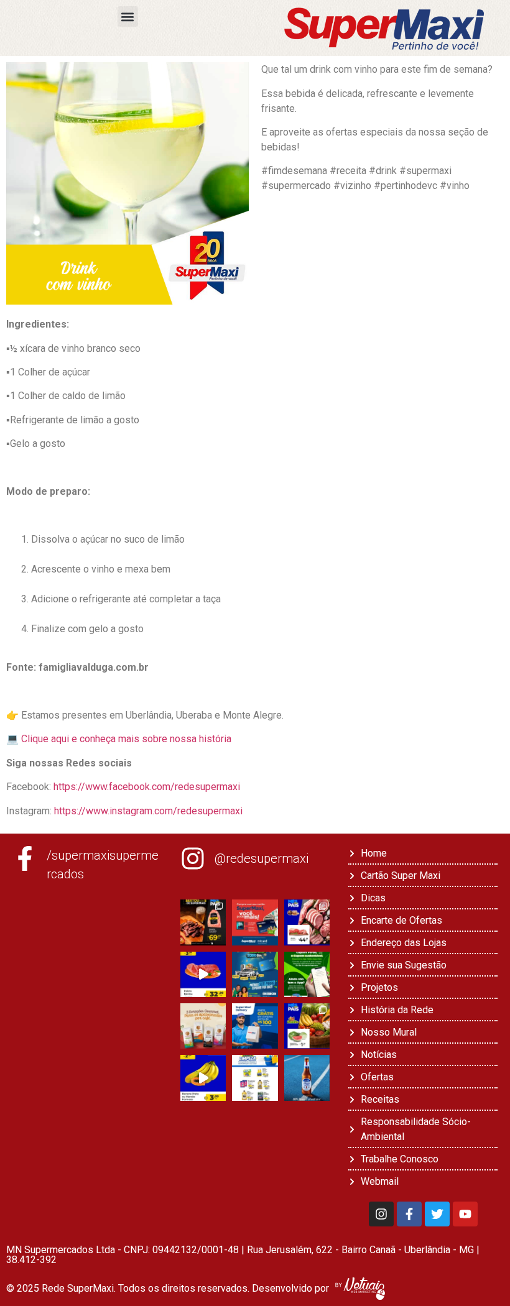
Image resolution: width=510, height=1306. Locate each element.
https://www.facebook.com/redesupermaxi (146, 787)
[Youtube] (465, 1214)
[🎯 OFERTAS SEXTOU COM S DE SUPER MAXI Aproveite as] (203, 922)
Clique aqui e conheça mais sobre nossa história (126, 739)
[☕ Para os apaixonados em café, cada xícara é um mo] (203, 1026)
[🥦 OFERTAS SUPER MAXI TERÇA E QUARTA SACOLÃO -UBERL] (307, 1026)
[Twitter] (437, 1214)
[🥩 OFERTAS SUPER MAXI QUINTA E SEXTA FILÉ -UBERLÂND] (307, 922)
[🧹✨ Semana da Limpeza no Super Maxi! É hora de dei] (254, 1077)
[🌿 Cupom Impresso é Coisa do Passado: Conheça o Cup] (307, 974)
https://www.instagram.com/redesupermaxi (147, 811)
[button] (128, 16)
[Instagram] (381, 1214)
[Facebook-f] (409, 1214)
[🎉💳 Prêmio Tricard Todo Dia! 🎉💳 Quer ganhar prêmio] (254, 974)
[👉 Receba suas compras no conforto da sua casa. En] (254, 1026)
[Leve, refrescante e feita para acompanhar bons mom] (307, 1077)
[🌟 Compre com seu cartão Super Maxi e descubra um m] (254, 922)
